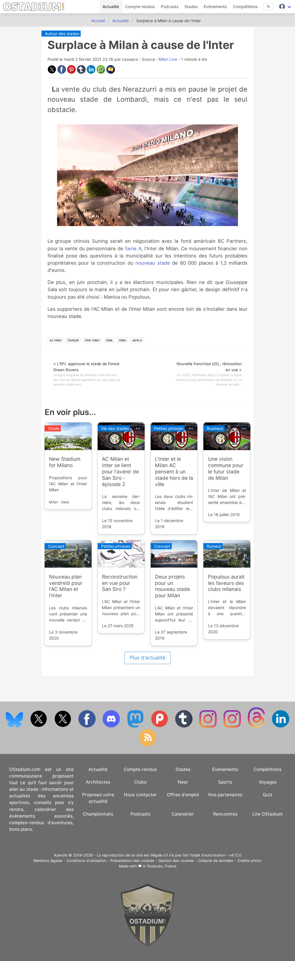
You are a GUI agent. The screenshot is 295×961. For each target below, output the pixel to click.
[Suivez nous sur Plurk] (160, 726)
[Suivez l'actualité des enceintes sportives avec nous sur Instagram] (233, 726)
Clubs (140, 782)
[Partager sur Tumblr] (82, 72)
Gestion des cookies (176, 860)
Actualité (111, 6)
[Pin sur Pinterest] (72, 72)
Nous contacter (140, 794)
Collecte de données (215, 860)
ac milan (55, 340)
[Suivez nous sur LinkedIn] (280, 726)
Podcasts (169, 6)
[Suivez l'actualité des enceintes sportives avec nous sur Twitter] (63, 726)
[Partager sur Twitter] (52, 72)
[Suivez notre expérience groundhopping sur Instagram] (208, 726)
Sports (225, 782)
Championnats (98, 814)
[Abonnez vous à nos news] (147, 745)
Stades (191, 6)
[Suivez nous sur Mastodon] (136, 726)
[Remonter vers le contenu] (147, 945)
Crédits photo (249, 860)
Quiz (267, 794)
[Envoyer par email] (110, 72)
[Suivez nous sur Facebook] (87, 726)
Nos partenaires (225, 794)
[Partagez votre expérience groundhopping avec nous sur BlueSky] (15, 726)
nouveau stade (152, 263)
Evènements (215, 6)
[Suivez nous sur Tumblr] (184, 726)
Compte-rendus (140, 6)
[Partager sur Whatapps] (101, 72)
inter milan (92, 340)
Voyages (268, 782)
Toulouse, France (161, 866)
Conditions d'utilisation (86, 860)
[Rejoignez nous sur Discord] (112, 726)
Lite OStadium (267, 814)
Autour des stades (62, 33)
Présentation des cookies (132, 860)
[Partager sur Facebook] (62, 72)
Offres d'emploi (183, 794)
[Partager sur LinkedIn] (92, 72)
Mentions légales (48, 860)
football (73, 340)
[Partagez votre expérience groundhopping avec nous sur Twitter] (39, 726)
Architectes (98, 782)
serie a (137, 340)
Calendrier (183, 814)
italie (109, 340)
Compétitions (245, 6)
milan (122, 340)
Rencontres (225, 814)
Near (183, 782)
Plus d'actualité (147, 658)
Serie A (133, 248)
